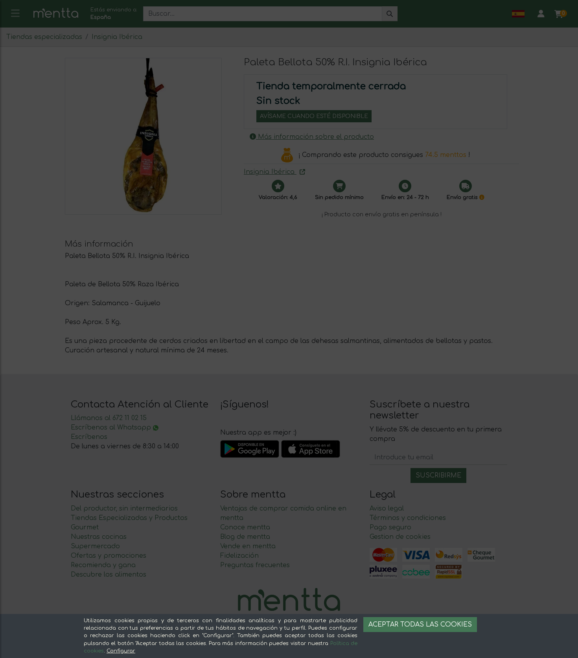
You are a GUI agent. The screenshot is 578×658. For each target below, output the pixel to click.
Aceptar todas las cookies (420, 624)
